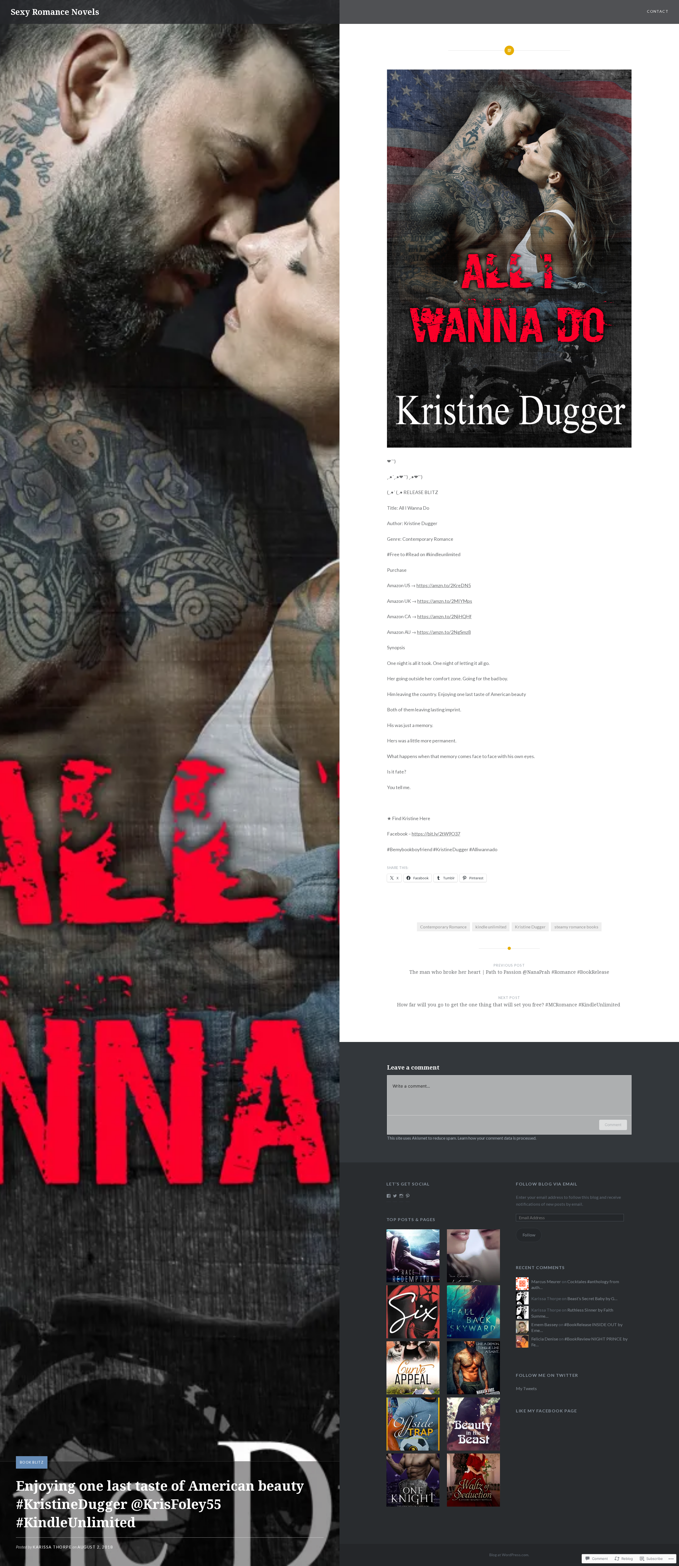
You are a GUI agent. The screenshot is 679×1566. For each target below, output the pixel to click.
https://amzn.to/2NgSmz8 (444, 632)
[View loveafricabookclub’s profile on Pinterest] (408, 1196)
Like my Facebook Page (546, 1410)
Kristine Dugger (530, 926)
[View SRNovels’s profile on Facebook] (388, 1196)
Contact (657, 11)
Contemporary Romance (443, 926)
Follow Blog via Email (547, 1183)
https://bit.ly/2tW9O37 (436, 834)
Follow (529, 1234)
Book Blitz (31, 1462)
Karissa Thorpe (52, 1547)
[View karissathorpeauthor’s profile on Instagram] (401, 1196)
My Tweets (526, 1388)
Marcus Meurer (546, 1281)
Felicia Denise (544, 1338)
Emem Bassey (544, 1324)
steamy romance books (576, 926)
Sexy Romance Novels (55, 11)
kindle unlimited (490, 926)
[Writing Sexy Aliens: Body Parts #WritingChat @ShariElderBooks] (412, 1256)
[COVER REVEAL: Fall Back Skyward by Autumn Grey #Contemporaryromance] (473, 1312)
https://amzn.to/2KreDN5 (443, 585)
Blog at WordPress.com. (509, 1554)
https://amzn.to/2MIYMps (444, 601)
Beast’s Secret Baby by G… (592, 1298)
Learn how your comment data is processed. (497, 1137)
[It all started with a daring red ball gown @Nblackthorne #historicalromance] (473, 1480)
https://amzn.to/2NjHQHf (444, 616)
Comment (613, 1124)
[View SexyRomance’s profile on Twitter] (395, 1196)
